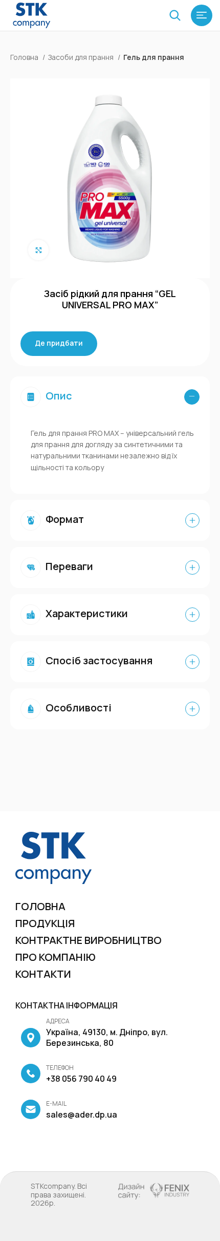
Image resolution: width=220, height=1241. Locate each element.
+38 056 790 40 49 (81, 1074)
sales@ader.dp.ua (81, 1110)
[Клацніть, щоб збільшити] (38, 250)
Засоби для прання (81, 57)
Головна (25, 57)
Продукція (45, 923)
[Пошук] (175, 15)
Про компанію (55, 957)
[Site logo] (32, 14)
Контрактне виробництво (88, 940)
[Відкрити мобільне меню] (201, 15)
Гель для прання (153, 57)
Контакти (43, 974)
